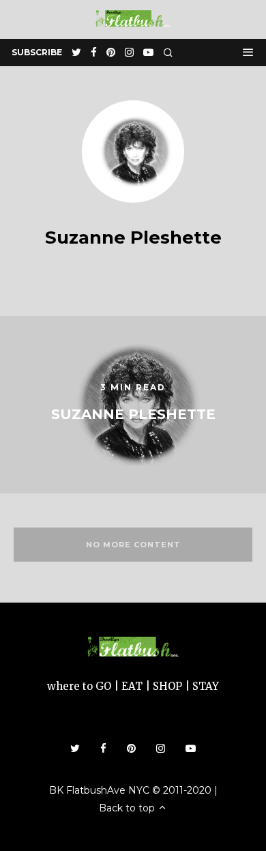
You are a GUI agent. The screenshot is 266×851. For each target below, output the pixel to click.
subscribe (37, 52)
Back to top (128, 808)
